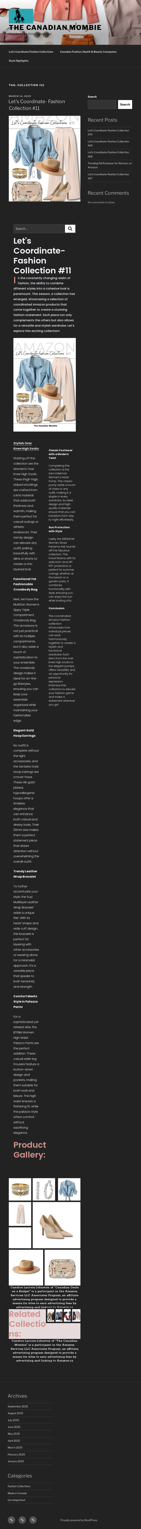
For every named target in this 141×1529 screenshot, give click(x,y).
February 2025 (16, 1454)
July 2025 (13, 1420)
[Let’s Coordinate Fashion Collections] (11, 1520)
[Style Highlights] (33, 1520)
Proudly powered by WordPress (78, 1520)
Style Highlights (18, 60)
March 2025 (15, 1447)
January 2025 (16, 1461)
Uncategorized (16, 1499)
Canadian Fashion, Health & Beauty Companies (88, 51)
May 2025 (14, 1433)
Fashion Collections (19, 1486)
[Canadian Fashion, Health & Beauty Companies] (22, 1520)
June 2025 (14, 1426)
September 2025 (18, 1406)
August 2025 (15, 1413)
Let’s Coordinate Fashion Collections (31, 51)
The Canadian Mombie (55, 27)
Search (92, 96)
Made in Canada (17, 1493)
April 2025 (14, 1440)
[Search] (70, 228)
